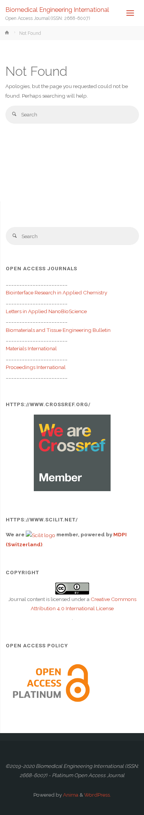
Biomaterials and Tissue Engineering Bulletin (58, 330)
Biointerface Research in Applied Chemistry (56, 292)
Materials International (31, 348)
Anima (70, 795)
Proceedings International (36, 367)
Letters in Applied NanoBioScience (46, 311)
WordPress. (97, 795)
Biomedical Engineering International (57, 9)
